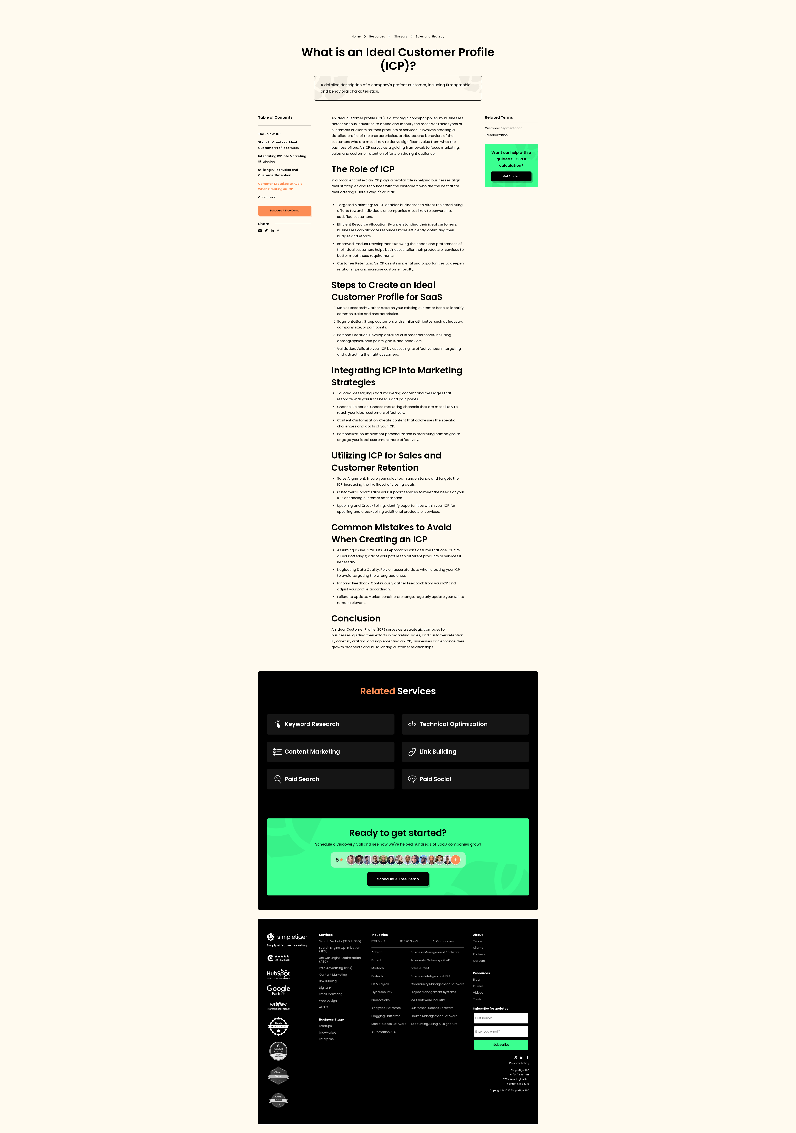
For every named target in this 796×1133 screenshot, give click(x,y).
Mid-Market (327, 1032)
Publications (380, 1000)
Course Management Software (434, 1016)
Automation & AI (383, 1032)
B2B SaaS (378, 941)
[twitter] (266, 230)
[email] (260, 230)
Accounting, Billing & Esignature (434, 1024)
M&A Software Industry (428, 1000)
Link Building (328, 981)
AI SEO (323, 1007)
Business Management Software (435, 952)
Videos (478, 992)
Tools (477, 999)
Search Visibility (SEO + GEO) (340, 941)
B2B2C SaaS (409, 941)
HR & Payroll (380, 984)
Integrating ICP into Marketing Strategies (282, 159)
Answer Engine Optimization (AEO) (340, 959)
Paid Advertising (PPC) (335, 968)
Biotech (377, 976)
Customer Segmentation (503, 128)
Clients (478, 948)
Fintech (376, 960)
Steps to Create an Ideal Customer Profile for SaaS (278, 145)
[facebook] (278, 230)
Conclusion (267, 197)
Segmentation (349, 321)
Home (356, 36)
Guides (478, 986)
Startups (325, 1026)
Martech (377, 968)
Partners (479, 954)
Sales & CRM (420, 968)
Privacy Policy (519, 1063)
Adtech (376, 952)
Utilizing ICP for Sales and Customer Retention (278, 172)
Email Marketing (330, 994)
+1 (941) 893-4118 (519, 1074)
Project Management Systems (433, 992)
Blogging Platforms (385, 1016)
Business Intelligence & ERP (430, 976)
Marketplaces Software (388, 1024)
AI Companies (443, 941)
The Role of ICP (269, 134)
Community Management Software (437, 984)
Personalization (496, 135)
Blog (476, 979)
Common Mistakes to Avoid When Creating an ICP (280, 186)
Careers (479, 961)
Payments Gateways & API (430, 960)
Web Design (328, 1001)
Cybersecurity (381, 992)
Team (477, 941)
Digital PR (325, 987)
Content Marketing (333, 974)
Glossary (400, 36)
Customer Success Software (432, 1008)
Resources (377, 36)
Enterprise (326, 1039)
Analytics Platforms (386, 1008)
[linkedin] (272, 230)
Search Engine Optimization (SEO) (339, 949)
